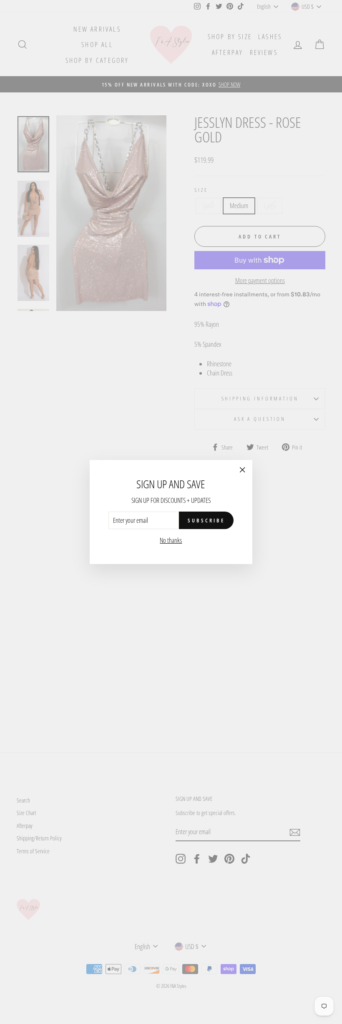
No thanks (171, 540)
